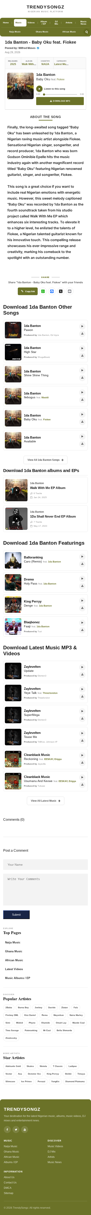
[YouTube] (24, 1129)
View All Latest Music (44, 800)
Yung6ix (55, 1081)
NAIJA (45, 64)
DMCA (7, 1187)
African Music (69, 32)
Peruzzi (41, 1081)
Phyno (32, 1023)
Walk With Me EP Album (36, 64)
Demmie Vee (34, 1074)
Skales (30, 1066)
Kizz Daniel (30, 1015)
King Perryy (53, 1074)
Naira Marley (76, 1015)
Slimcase (10, 1081)
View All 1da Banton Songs (44, 459)
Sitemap (8, 1193)
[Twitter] (15, 1129)
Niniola (43, 1066)
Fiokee (61, 79)
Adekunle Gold (13, 1066)
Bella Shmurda (64, 1030)
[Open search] (86, 32)
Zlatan (64, 1007)
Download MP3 (61, 101)
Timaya (81, 1074)
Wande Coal (78, 1023)
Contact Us (10, 1182)
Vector (9, 1074)
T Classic (58, 1066)
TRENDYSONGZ (46, 7)
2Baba (9, 1007)
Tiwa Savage (12, 1030)
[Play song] (39, 89)
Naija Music (15, 32)
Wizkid (19, 1023)
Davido (51, 1007)
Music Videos (55, 1146)
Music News (55, 1162)
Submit (16, 914)
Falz (76, 1007)
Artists (51, 1156)
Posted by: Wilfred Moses (20, 48)
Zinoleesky (11, 1038)
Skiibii (68, 1074)
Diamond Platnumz (75, 1081)
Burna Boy (23, 1007)
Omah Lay (61, 1023)
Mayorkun (59, 1015)
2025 (13, 64)
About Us (9, 1177)
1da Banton (45, 75)
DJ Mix (51, 1151)
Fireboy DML (12, 1015)
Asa (20, 1074)
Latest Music (62, 64)
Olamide (45, 1023)
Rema (45, 1015)
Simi (8, 1023)
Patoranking (31, 1030)
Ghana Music (42, 32)
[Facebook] (7, 1129)
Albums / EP (11, 1162)
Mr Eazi (47, 1030)
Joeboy (38, 1007)
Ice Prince (26, 1081)
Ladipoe (73, 1066)
